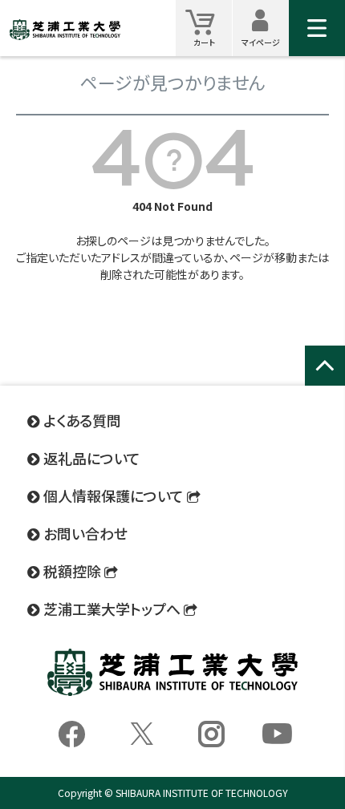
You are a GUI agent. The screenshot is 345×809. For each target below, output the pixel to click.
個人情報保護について (113, 495)
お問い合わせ (85, 533)
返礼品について (91, 457)
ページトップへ (325, 383)
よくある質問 (82, 420)
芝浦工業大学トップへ (112, 608)
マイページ (265, 27)
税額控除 (72, 570)
